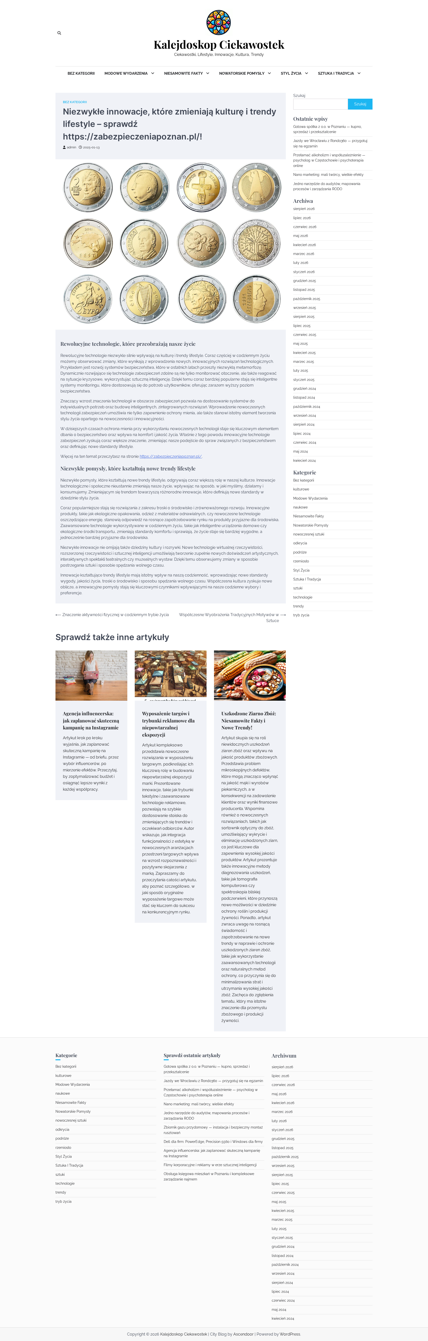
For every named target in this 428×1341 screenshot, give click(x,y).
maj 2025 (300, 344)
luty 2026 (300, 263)
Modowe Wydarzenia (127, 73)
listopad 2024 (304, 398)
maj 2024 (300, 452)
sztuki (297, 588)
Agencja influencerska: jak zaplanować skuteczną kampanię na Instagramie (91, 720)
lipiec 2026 (302, 218)
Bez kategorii (81, 73)
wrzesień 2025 (304, 308)
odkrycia (300, 543)
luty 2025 (300, 371)
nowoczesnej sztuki (308, 534)
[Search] (59, 33)
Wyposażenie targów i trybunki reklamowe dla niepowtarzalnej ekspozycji (168, 724)
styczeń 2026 (304, 272)
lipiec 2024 (302, 434)
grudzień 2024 (304, 389)
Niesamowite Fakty (184, 73)
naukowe (300, 507)
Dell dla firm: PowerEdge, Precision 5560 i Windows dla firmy (213, 1142)
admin (71, 147)
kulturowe (301, 489)
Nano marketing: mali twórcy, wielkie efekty (328, 175)
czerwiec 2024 (304, 443)
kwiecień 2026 (304, 245)
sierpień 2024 (304, 425)
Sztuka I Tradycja (336, 73)
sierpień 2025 (304, 317)
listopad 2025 (304, 290)
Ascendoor (243, 1334)
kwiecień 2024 (304, 460)
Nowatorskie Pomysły (242, 73)
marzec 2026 (303, 254)
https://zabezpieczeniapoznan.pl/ (171, 456)
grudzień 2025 (304, 281)
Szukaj (299, 95)
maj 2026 (300, 236)
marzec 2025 (303, 362)
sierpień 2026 (304, 209)
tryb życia (301, 615)
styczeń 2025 (304, 380)
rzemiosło (301, 561)
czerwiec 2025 (304, 335)
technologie (302, 597)
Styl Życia (291, 73)
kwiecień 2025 (304, 353)
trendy (298, 606)
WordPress (290, 1334)
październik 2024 (306, 407)
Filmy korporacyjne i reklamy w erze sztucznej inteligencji (210, 1165)
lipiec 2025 (302, 326)
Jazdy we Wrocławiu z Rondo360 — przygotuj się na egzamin (213, 1081)
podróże (300, 552)
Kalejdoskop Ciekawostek (219, 44)
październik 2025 (306, 299)
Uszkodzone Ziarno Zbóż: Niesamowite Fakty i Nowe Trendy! (248, 720)
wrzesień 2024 (304, 416)
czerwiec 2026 (304, 227)
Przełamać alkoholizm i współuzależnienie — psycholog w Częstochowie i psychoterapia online (329, 160)
